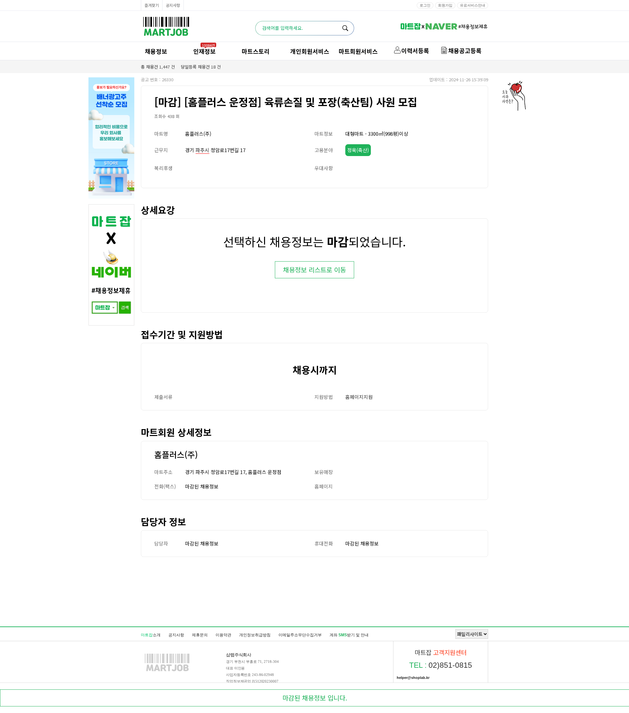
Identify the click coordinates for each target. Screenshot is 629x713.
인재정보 (204, 51)
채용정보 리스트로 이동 (314, 269)
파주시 (202, 150)
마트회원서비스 (358, 51)
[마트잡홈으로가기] (167, 671)
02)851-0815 (440, 665)
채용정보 (156, 51)
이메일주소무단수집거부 (300, 635)
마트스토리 (256, 51)
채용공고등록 (465, 50)
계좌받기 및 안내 (349, 635)
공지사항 (173, 5)
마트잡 (166, 26)
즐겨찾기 (151, 5)
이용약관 (223, 635)
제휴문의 (200, 635)
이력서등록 (415, 50)
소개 (151, 635)
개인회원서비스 (309, 51)
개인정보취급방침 (255, 635)
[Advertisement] (314, 591)
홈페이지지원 (359, 396)
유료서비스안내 (472, 5)
